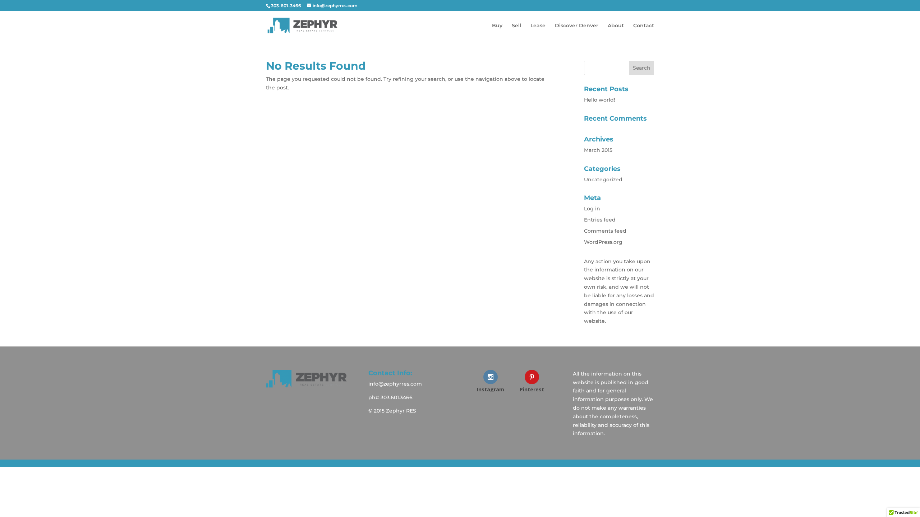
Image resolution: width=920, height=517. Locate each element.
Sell (516, 26)
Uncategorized (603, 179)
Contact (643, 26)
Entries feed (600, 219)
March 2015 (598, 150)
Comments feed (605, 231)
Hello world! (599, 100)
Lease (538, 26)
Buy (497, 26)
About (616, 26)
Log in (592, 208)
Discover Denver (576, 26)
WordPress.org (603, 242)
